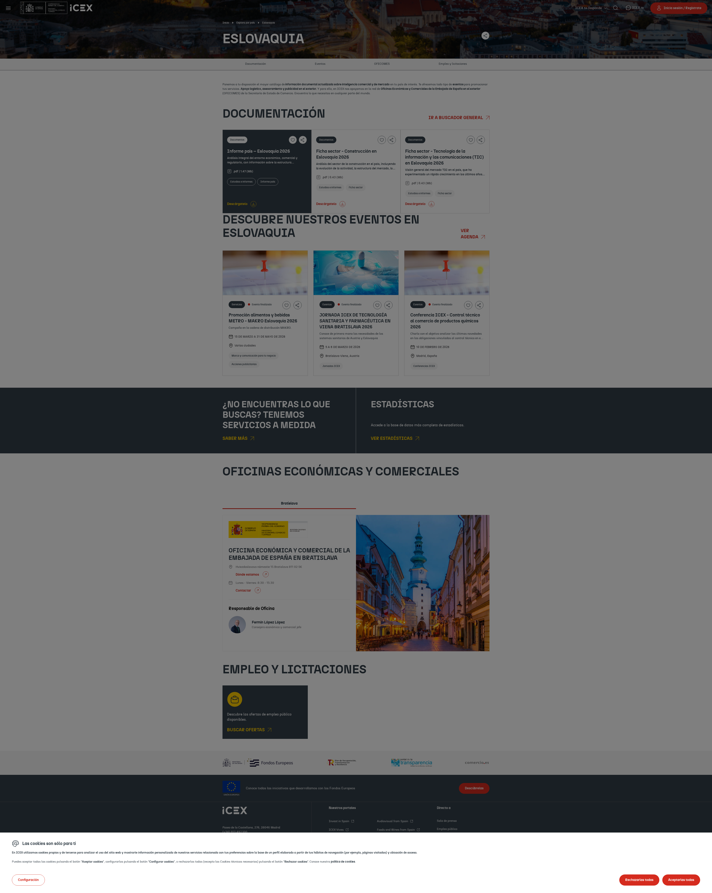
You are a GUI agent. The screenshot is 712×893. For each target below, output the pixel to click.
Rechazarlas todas (639, 880)
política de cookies (343, 861)
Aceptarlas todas (681, 880)
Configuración (28, 880)
